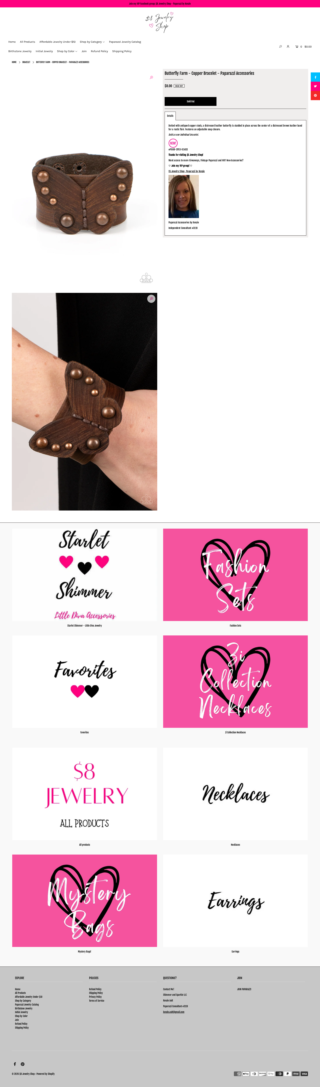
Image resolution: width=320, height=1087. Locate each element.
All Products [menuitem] (27, 41)
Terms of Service (96, 1000)
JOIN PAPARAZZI (244, 989)
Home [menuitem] (12, 41)
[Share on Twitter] (315, 86)
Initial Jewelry (21, 1012)
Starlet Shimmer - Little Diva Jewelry (84, 625)
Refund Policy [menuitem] (99, 51)
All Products (20, 992)
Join (17, 1019)
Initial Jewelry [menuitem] (44, 51)
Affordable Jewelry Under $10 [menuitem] (57, 41)
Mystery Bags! (84, 951)
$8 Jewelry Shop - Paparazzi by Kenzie (173, 3)
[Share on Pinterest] (315, 95)
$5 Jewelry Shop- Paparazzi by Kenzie (187, 171)
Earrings (235, 951)
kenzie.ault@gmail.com (173, 1012)
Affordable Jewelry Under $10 (28, 996)
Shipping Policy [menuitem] (121, 51)
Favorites (84, 732)
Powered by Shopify (45, 1073)
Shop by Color (21, 1016)
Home (14, 62)
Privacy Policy (95, 996)
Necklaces (235, 844)
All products (84, 844)
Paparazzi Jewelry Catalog (27, 1004)
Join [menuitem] (84, 51)
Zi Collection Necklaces (235, 732)
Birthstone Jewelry (23, 1008)
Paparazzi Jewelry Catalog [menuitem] (125, 41)
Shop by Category (23, 1000)
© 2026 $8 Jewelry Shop (23, 1073)
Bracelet (26, 62)
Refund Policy (21, 1023)
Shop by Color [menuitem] (65, 51)
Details (170, 115)
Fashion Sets (235, 625)
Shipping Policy (22, 1027)
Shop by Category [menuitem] (91, 41)
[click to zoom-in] (151, 78)
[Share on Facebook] (315, 77)
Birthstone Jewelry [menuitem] (19, 51)
